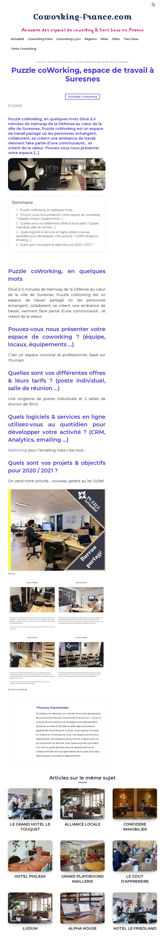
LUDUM (30, 928)
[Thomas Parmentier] (22, 731)
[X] (112, 107)
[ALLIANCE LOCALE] (82, 803)
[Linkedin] (121, 107)
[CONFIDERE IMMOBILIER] (135, 803)
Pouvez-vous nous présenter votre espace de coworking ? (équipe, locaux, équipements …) (58, 217)
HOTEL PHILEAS (30, 876)
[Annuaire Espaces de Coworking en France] (82, 17)
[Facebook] (102, 107)
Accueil (41, 61)
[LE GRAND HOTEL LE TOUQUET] (30, 803)
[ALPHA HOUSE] (82, 908)
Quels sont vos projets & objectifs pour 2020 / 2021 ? (57, 245)
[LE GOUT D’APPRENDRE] (135, 855)
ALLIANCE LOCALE (82, 824)
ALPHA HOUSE (82, 928)
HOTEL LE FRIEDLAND (134, 928)
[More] (139, 107)
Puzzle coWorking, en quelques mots (46, 210)
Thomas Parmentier (52, 708)
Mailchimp (17, 450)
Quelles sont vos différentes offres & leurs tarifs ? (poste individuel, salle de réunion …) (57, 225)
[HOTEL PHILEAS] (30, 855)
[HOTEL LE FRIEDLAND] (135, 908)
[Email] (130, 107)
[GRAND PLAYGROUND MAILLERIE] (82, 855)
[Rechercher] (153, 4)
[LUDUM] (30, 908)
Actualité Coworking (59, 61)
